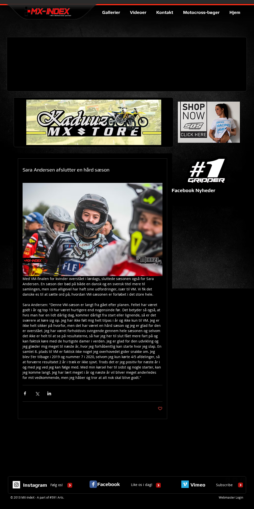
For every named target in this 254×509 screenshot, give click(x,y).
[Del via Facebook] (25, 393)
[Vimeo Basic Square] (185, 484)
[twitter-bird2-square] (235, 480)
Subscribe (224, 484)
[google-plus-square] (227, 480)
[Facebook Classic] (93, 484)
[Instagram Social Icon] (16, 484)
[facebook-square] (242, 480)
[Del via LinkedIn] (49, 393)
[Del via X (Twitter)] (37, 393)
